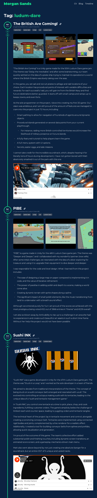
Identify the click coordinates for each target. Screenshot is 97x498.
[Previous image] (16, 49)
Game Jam (27, 30)
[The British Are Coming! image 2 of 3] (60, 49)
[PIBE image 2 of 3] (61, 234)
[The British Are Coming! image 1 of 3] (28, 49)
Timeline (89, 4)
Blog (81, 4)
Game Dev (17, 30)
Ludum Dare (47, 30)
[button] (62, 360)
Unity (34, 30)
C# (40, 30)
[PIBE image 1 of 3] (28, 234)
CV (75, 4)
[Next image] (90, 49)
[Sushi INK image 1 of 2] (28, 360)
